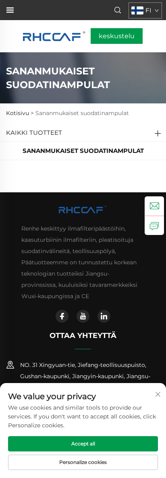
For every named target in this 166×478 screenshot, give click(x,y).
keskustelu (117, 36)
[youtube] (83, 316)
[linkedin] (104, 316)
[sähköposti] (154, 206)
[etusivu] (54, 35)
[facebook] (62, 316)
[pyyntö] (154, 225)
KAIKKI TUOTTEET (34, 132)
